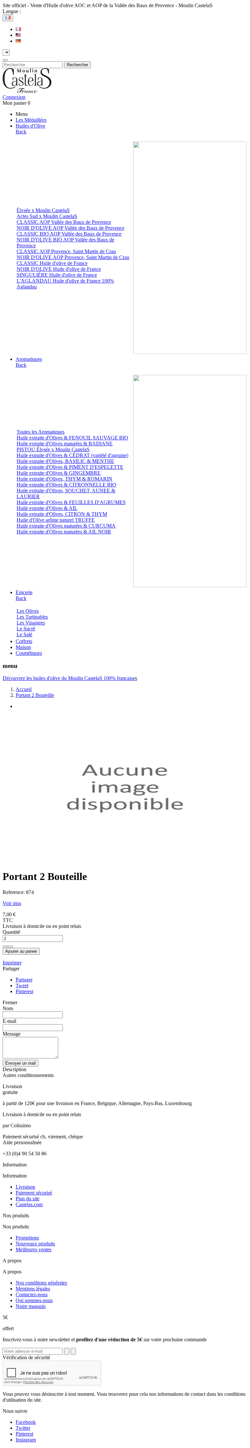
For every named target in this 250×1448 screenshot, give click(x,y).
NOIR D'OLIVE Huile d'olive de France (59, 269)
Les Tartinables (32, 617)
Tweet (22, 985)
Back (21, 131)
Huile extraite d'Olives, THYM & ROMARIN (64, 479)
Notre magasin (31, 1306)
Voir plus (12, 903)
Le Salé (24, 634)
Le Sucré (26, 628)
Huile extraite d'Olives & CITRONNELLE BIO (66, 484)
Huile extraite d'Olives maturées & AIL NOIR (64, 531)
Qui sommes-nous (34, 1300)
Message (12, 1034)
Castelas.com (29, 1204)
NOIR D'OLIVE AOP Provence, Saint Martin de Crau (73, 257)
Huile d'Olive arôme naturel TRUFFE (56, 520)
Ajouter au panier (21, 951)
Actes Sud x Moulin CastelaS (47, 216)
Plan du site (27, 1198)
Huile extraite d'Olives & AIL (47, 508)
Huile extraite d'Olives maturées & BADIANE (65, 443)
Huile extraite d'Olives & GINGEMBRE (59, 473)
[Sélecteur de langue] (8, 17)
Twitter (23, 1428)
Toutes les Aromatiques (40, 432)
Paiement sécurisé (34, 1192)
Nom (8, 1008)
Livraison (25, 1187)
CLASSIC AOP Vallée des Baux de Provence (64, 222)
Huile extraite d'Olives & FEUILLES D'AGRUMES (71, 502)
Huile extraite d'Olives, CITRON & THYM (62, 514)
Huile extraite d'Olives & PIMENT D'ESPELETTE (70, 467)
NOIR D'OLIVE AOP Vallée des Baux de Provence (70, 228)
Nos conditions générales (41, 1283)
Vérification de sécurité (26, 1357)
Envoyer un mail (20, 1063)
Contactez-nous (32, 1294)
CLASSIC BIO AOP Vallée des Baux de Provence (69, 234)
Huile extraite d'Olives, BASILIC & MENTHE (65, 461)
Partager (24, 979)
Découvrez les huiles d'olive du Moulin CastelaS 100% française (69, 678)
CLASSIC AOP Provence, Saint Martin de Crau (66, 251)
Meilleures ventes (33, 1249)
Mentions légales (33, 1288)
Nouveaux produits (35, 1243)
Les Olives (28, 611)
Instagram (26, 1439)
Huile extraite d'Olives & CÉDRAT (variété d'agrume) (72, 455)
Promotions (27, 1237)
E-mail (9, 1021)
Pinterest (24, 991)
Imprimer (12, 962)
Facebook (26, 1422)
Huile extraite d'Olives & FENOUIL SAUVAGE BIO (72, 437)
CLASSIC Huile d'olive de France (52, 263)
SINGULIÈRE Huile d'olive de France (57, 275)
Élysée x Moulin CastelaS (43, 210)
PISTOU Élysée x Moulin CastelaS (53, 449)
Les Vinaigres (31, 622)
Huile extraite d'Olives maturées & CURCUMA (66, 526)
